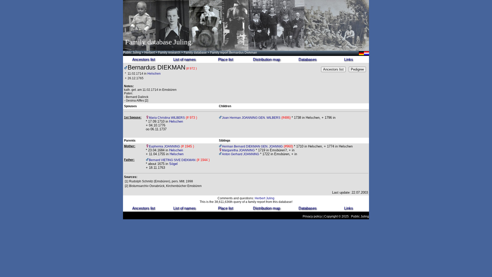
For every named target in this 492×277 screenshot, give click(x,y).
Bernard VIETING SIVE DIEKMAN (172, 160)
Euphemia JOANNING (164, 146)
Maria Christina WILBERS (167, 118)
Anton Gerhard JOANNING (240, 154)
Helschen (154, 73)
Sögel (173, 164)
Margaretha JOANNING (238, 150)
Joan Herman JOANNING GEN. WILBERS (251, 118)
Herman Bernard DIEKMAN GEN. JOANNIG (252, 146)
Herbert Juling (264, 198)
